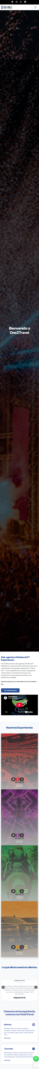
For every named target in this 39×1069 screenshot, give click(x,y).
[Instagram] (17, 2)
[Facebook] (12, 2)
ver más (19, 785)
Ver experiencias (10, 690)
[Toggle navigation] (35, 7)
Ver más (7, 1038)
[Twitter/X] (21, 2)
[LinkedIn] (25, 2)
